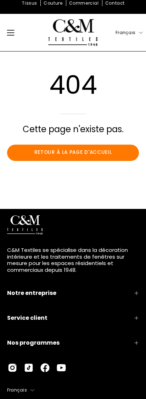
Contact (115, 3)
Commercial (84, 3)
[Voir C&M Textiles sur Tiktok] (28, 367)
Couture (53, 3)
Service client (27, 318)
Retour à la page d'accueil (73, 152)
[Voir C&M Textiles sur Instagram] (12, 367)
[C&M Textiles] (73, 32)
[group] (73, 3)
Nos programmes (33, 343)
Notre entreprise (31, 293)
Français (125, 32)
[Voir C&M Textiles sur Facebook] (45, 367)
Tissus (29, 3)
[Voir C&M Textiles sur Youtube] (61, 367)
